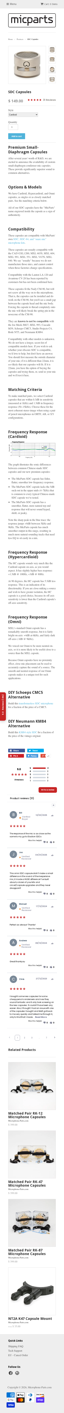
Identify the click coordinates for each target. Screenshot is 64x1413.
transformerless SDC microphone (36, 703)
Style (10, 110)
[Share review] (52, 816)
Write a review (47, 790)
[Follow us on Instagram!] (17, 1374)
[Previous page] (9, 1038)
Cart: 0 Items (50, 4)
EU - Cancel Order (18, 1355)
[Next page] (54, 1038)
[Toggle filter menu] (53, 805)
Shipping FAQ (15, 1346)
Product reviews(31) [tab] (22, 798)
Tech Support (15, 1350)
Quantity (12, 122)
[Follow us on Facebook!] (11, 1374)
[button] (45, 842)
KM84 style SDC (28, 732)
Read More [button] (41, 1017)
